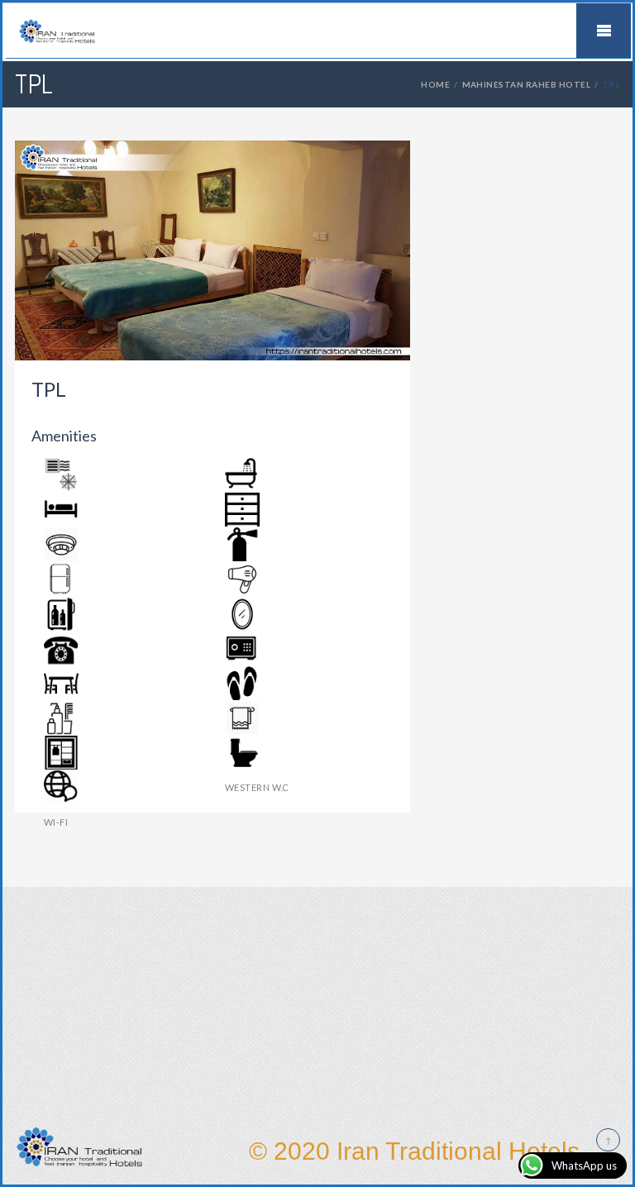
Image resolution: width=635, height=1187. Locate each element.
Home (435, 84)
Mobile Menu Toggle (603, 30)
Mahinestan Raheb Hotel (526, 84)
